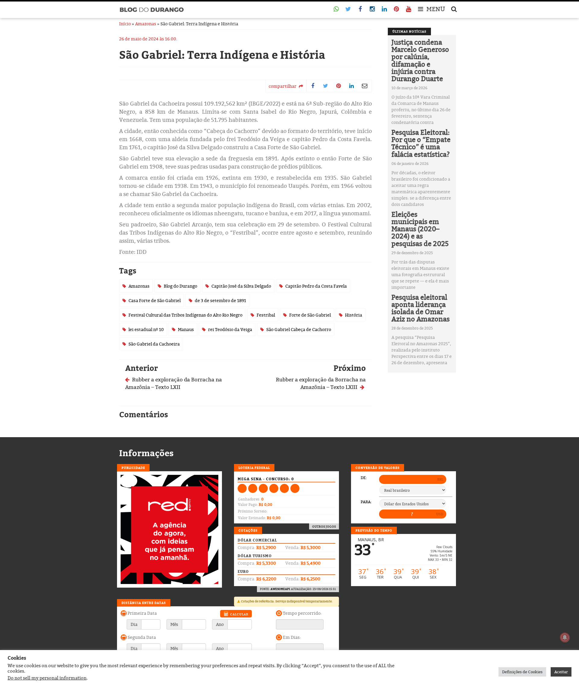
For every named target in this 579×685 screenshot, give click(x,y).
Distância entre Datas (144, 603)
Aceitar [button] (561, 671)
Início (125, 24)
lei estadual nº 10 (146, 329)
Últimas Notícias (409, 31)
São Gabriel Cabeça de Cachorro (298, 329)
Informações (146, 453)
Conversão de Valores (378, 468)
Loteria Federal (254, 468)
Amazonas (145, 24)
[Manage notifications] (565, 637)
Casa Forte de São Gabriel (154, 300)
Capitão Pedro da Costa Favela (316, 286)
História (353, 315)
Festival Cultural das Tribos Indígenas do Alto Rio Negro (185, 315)
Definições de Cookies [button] (522, 671)
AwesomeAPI (280, 589)
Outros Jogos (324, 526)
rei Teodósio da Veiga (230, 329)
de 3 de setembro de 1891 (220, 300)
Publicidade (133, 468)
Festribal (266, 315)
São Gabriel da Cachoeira (154, 344)
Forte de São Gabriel (310, 315)
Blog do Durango (180, 286)
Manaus (186, 329)
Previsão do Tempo (374, 530)
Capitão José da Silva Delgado (241, 286)
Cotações (248, 530)
